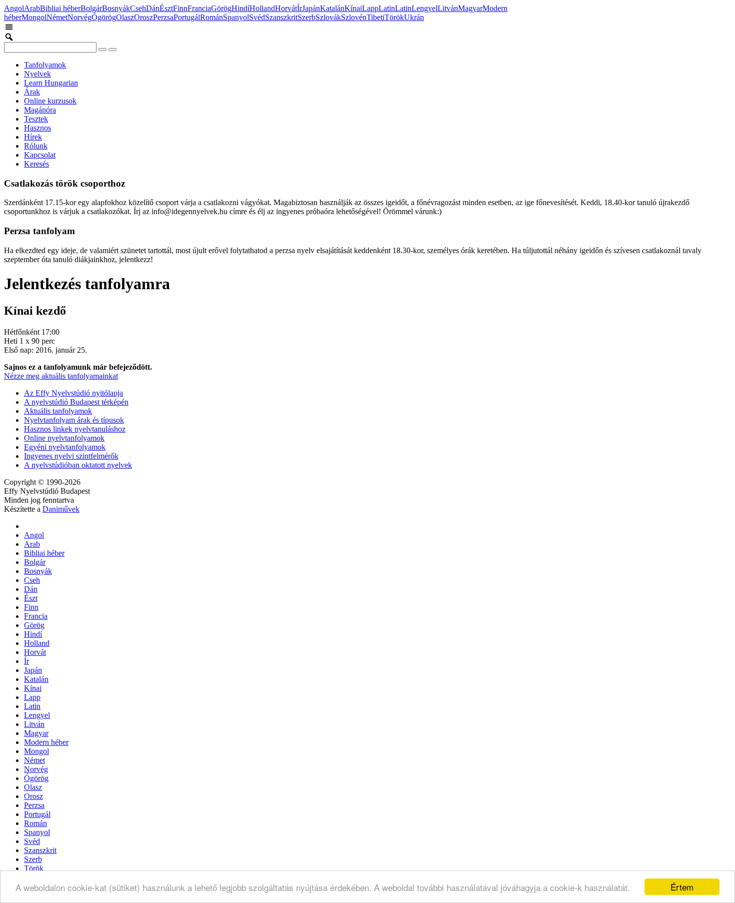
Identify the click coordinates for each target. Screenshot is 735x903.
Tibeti (375, 17)
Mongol (34, 17)
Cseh (138, 8)
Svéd (257, 17)
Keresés (36, 164)
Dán (153, 8)
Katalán (332, 8)
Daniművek (61, 509)
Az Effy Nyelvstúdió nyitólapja (73, 393)
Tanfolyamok (45, 65)
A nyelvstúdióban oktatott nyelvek (78, 465)
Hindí (241, 8)
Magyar (470, 8)
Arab (32, 8)
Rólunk (36, 146)
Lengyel (425, 8)
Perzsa (163, 17)
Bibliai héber (60, 8)
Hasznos (37, 128)
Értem (682, 886)
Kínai (353, 8)
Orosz (143, 17)
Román (211, 17)
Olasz (125, 17)
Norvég (80, 17)
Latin (386, 8)
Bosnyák (116, 8)
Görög (221, 8)
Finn (180, 8)
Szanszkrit (281, 17)
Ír (299, 8)
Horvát (286, 8)
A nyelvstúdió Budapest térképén (76, 402)
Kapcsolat (40, 155)
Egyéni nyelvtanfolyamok (65, 447)
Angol (14, 8)
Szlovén (353, 17)
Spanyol (236, 17)
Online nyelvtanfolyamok (64, 438)
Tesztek (36, 119)
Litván (448, 8)
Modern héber (46, 742)
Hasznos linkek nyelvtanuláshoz (75, 429)
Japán (311, 8)
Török (394, 17)
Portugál (187, 17)
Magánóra (40, 110)
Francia (199, 8)
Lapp (370, 8)
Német (57, 17)
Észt (166, 8)
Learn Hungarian (51, 83)
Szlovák (328, 17)
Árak (32, 92)
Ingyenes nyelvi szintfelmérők (71, 456)
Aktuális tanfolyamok (58, 411)
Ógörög (104, 17)
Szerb (307, 17)
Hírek (33, 137)
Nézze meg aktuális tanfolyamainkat (61, 376)
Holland (262, 8)
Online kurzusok (50, 101)
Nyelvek (37, 74)
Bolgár (91, 8)
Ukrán (414, 17)
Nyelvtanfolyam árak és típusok (74, 420)
